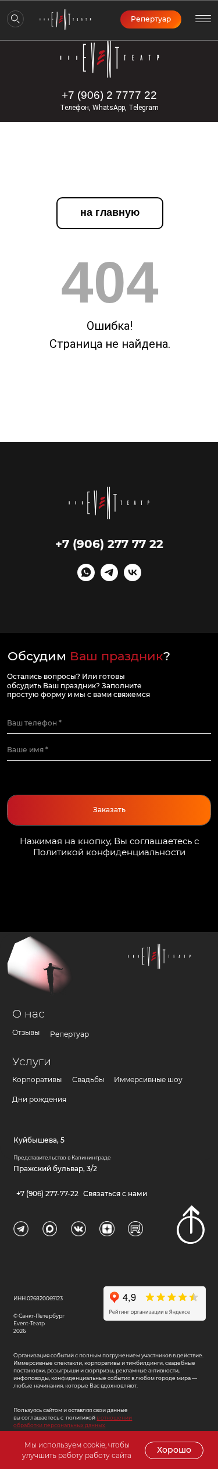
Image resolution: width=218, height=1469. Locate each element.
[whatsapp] (86, 578)
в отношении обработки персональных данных (72, 1421)
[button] (203, 19)
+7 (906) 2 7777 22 (109, 95)
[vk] (132, 578)
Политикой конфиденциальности (109, 852)
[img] (109, 58)
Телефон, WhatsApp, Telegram (109, 108)
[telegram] (109, 578)
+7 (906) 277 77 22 (109, 544)
